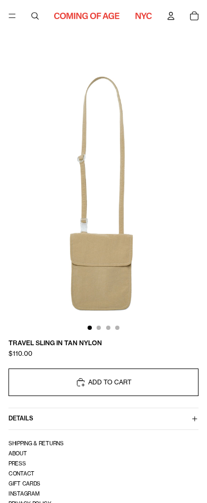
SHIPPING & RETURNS (36, 443)
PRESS (17, 463)
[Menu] (12, 16)
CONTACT (21, 473)
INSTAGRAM (23, 493)
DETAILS (20, 418)
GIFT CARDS (24, 483)
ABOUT (17, 453)
